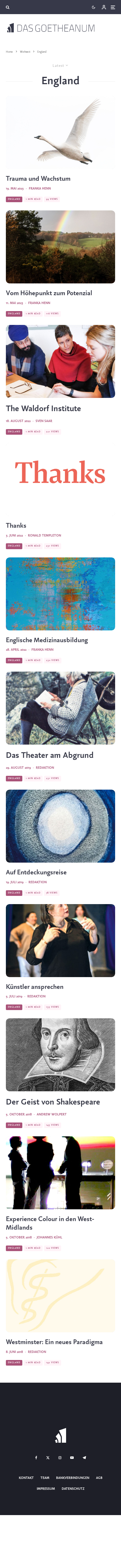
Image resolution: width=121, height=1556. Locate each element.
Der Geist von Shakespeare (53, 1102)
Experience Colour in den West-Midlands (50, 1223)
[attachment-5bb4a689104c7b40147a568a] (60, 1054)
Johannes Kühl (49, 1237)
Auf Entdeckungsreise (36, 872)
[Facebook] (36, 1458)
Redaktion (45, 768)
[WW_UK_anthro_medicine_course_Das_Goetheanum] (60, 593)
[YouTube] (72, 1458)
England (14, 199)
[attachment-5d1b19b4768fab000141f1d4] (60, 940)
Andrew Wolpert (52, 1114)
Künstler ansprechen (34, 987)
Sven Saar (44, 421)
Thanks (16, 525)
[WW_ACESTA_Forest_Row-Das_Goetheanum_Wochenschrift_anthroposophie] (60, 246)
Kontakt (26, 1478)
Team (45, 1478)
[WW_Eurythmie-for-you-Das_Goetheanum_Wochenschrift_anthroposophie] (60, 132)
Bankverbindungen (72, 1478)
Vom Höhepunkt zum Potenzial (49, 293)
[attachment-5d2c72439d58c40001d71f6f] (60, 826)
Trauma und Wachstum (38, 178)
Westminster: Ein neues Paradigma (54, 1342)
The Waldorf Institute (43, 409)
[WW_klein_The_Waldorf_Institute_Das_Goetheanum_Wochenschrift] (60, 361)
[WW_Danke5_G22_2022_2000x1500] (60, 479)
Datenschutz (73, 1488)
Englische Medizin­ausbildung (47, 640)
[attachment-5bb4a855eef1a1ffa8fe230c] (60, 1172)
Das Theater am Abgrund (50, 755)
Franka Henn (40, 188)
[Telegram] (84, 1458)
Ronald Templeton (44, 535)
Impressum (46, 1488)
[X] (48, 1458)
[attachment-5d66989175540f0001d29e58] (60, 708)
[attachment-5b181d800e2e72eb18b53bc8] (60, 1295)
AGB (99, 1478)
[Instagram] (60, 1458)
